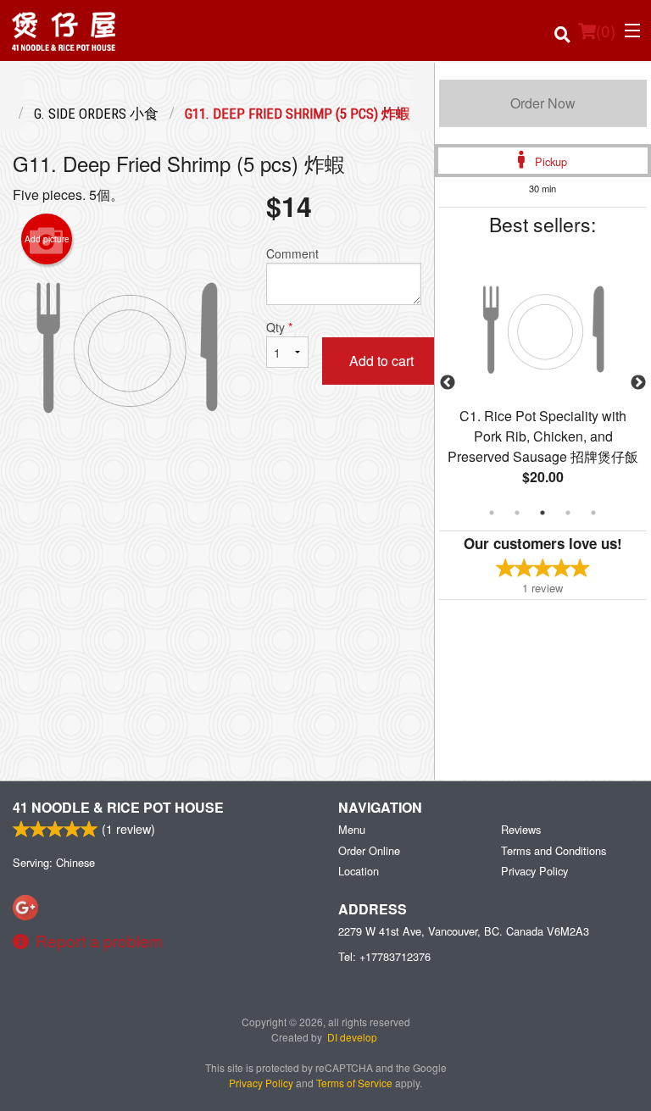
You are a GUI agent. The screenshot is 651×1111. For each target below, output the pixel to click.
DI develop (352, 1037)
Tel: (384, 956)
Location (358, 871)
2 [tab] (517, 512)
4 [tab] (567, 512)
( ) (605, 30)
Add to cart (381, 360)
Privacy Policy (534, 871)
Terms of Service (354, 1082)
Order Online (369, 850)
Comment (292, 253)
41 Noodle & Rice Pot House (118, 807)
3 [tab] (542, 512)
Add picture (47, 239)
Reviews (521, 829)
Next (638, 383)
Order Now (543, 103)
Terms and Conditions (553, 850)
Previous (447, 383)
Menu (351, 829)
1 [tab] (491, 512)
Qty (279, 327)
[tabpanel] (543, 383)
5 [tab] (593, 512)
